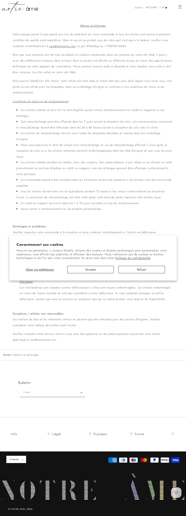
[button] (180, 7)
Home (7, 355)
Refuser (141, 269)
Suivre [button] (139, 434)
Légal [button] (56, 434)
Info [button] (14, 434)
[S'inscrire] (81, 393)
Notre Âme (18, 509)
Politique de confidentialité (132, 258)
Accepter (90, 269)
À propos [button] (100, 434)
